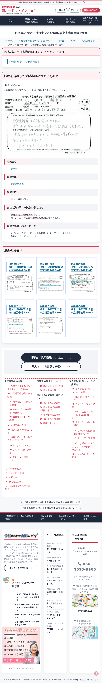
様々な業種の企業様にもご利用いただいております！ (84, 446)
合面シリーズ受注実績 (83, 406)
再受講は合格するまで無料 (20, 403)
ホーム (11, 20)
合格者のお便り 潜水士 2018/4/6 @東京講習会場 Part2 (20, 309)
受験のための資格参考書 (19, 431)
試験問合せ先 (49, 423)
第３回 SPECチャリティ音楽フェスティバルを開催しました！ (27, 607)
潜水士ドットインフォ (19, 10)
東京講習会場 (88, 40)
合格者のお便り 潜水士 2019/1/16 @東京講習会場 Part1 (51, 267)
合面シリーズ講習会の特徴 (83, 424)
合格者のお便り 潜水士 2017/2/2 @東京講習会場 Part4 (51, 309)
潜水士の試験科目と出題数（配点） (51, 409)
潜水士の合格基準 (51, 419)
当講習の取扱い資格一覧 (83, 398)
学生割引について (21, 445)
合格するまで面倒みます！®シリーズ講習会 (19, 387)
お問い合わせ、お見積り (83, 455)
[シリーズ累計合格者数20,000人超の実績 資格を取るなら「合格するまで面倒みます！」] (21, 535)
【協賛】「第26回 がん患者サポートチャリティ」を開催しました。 (27, 597)
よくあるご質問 (16, 473)
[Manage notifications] (96, 673)
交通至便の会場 (18, 425)
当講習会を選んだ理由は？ (17, 487)
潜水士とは (70, 20)
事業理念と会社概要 (90, 517)
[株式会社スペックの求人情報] (21, 645)
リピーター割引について (20, 459)
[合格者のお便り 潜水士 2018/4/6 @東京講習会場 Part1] (82, 283)
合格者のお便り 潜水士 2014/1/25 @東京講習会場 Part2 (50, 508)
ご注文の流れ (15, 469)
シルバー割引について (20, 451)
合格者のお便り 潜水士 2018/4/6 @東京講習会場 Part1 (82, 267)
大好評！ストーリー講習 (20, 418)
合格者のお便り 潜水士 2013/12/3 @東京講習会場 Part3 (52, 502)
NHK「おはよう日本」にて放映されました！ (83, 414)
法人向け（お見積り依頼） (51, 366)
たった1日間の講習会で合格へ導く (20, 411)
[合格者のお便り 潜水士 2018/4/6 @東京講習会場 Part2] (20, 325)
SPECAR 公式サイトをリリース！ (27, 615)
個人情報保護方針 (46, 517)
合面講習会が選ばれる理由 (19, 395)
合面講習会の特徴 (90, 20)
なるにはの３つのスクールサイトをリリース (27, 623)
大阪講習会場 (32, 61)
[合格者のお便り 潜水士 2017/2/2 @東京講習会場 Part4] (51, 325)
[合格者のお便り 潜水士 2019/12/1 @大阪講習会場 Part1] (20, 283)
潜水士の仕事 (49, 390)
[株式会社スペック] (6, 580)
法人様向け (51, 20)
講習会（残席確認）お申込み (51, 357)
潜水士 (60, 40)
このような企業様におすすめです (84, 432)
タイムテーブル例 (86, 438)
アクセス (74, 10)
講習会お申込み (91, 10)
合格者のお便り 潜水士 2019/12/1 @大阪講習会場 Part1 (20, 267)
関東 (72, 40)
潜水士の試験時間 (51, 414)
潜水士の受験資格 (51, 403)
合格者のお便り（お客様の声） (35, 40)
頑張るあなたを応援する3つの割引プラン (19, 438)
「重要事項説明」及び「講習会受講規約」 (19, 517)
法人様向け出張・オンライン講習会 (83, 391)
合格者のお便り (16, 481)
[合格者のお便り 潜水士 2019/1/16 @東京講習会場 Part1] (51, 282)
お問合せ (61, 10)
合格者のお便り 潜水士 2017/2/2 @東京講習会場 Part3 (82, 309)
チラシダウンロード (23, 568)
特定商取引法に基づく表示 (67, 517)
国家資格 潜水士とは (52, 386)
